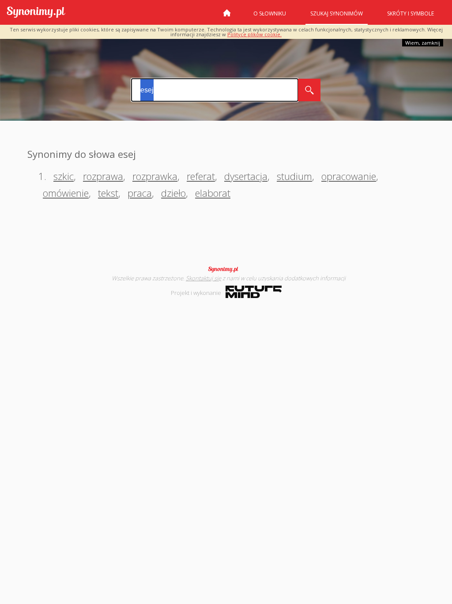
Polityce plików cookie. (254, 34)
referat (201, 176)
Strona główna (227, 16)
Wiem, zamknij (422, 42)
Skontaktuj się (203, 278)
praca (140, 192)
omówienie (66, 192)
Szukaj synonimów (336, 13)
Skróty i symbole (410, 13)
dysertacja (245, 176)
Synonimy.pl (36, 13)
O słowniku (269, 13)
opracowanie (348, 176)
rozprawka (154, 176)
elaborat (212, 192)
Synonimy (226, 269)
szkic (63, 176)
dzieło (173, 192)
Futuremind (254, 292)
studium (294, 176)
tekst (108, 192)
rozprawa (103, 176)
